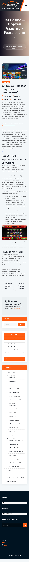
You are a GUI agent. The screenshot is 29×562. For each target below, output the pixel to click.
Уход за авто (13, 466)
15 (20, 347)
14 (17, 347)
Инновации (13, 385)
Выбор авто (13, 448)
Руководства (10, 474)
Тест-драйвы (10, 481)
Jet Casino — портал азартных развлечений (14, 47)
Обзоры (9, 435)
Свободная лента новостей (14, 477)
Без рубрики (10, 372)
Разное (9, 470)
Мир (11, 416)
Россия (12, 427)
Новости (9, 403)
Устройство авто (14, 463)
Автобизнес (13, 405)
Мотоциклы (13, 388)
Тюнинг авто (13, 396)
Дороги (12, 412)
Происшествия (14, 424)
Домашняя (14, 45)
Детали (9, 376)
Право (12, 455)
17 (5, 349)
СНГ (11, 431)
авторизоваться (16, 308)
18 (8, 349)
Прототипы (13, 392)
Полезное (7, 82)
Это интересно (14, 400)
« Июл (6, 359)
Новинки (12, 420)
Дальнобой (13, 381)
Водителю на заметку (16, 440)
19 (11, 349)
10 (5, 347)
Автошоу (12, 377)
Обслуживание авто (15, 451)
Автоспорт (13, 409)
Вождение (13, 444)
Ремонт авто (13, 459)
